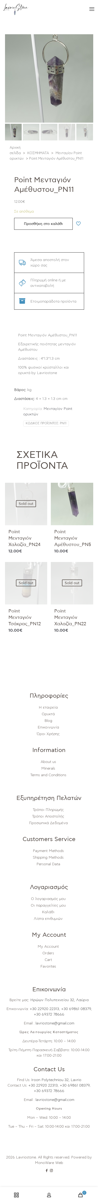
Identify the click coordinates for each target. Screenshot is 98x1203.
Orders (48, 953)
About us (48, 762)
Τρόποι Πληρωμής (48, 810)
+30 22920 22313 (43, 1009)
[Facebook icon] (46, 1170)
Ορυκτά (48, 714)
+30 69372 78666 (49, 1014)
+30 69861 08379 (76, 1009)
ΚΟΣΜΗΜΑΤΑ (38, 153)
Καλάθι (48, 912)
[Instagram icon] (51, 1170)
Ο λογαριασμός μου (48, 899)
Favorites (48, 966)
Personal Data (48, 864)
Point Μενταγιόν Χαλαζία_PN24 (24, 538)
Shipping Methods (48, 857)
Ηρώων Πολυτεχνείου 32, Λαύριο (59, 1000)
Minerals (48, 768)
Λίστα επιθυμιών (48, 919)
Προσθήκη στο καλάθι (43, 224)
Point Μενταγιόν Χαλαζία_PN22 (70, 617)
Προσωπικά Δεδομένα (48, 823)
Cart (48, 960)
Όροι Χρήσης (48, 734)
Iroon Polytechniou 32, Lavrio (56, 1080)
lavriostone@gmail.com (55, 1023)
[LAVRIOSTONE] (15, 9)
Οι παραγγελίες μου (48, 905)
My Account (48, 946)
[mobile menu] (92, 9)
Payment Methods (48, 851)
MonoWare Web (49, 1163)
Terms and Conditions (48, 775)
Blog (48, 721)
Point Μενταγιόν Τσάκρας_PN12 (24, 617)
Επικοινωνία (48, 727)
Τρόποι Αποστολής (48, 816)
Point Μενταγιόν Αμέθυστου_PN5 (72, 538)
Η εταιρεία (48, 707)
